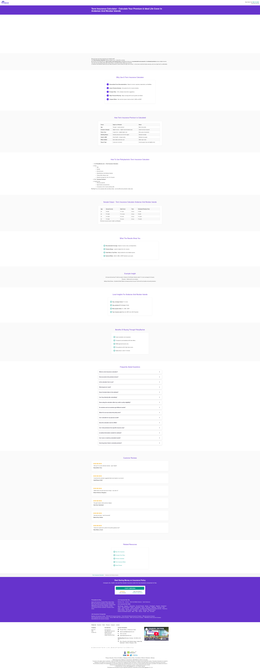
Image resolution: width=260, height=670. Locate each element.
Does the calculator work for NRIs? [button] (108, 422)
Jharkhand (159, 607)
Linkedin (118, 625)
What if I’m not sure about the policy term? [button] (110, 412)
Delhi (136, 611)
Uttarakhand (163, 606)
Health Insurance (108, 632)
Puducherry (164, 608)
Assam (123, 608)
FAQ (92, 631)
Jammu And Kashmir (134, 608)
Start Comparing (130, 588)
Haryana (140, 611)
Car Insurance (108, 629)
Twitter (103, 625)
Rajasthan (126, 606)
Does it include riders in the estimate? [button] (108, 392)
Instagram (113, 625)
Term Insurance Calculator (98, 575)
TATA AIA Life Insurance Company (113, 616)
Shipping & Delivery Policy (128, 657)
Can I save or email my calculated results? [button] (110, 438)
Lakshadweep (138, 607)
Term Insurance (108, 633)
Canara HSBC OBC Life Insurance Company (119, 617)
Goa (148, 611)
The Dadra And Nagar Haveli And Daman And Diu (150, 608)
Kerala (119, 608)
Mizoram (127, 608)
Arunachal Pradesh (140, 606)
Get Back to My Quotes (138, 592)
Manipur (147, 606)
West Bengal (120, 606)
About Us (93, 629)
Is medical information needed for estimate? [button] (110, 433)
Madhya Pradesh (152, 610)
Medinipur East (121, 602)
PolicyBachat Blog (96, 600)
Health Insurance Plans (110, 635)
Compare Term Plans (120, 555)
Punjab (144, 611)
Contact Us (93, 632)
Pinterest (108, 625)
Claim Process (119, 565)
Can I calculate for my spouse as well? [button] (109, 417)
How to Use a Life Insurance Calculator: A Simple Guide (103, 604)
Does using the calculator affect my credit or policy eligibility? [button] (115, 402)
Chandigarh (135, 610)
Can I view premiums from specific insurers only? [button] (111, 428)
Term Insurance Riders (121, 562)
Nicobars (127, 602)
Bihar (164, 607)
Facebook (99, 625)
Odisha (132, 607)
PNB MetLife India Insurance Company (152, 617)
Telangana (145, 610)
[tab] (130, 372)
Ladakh (140, 610)
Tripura (119, 607)
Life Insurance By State (124, 604)
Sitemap (152, 657)
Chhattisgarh (152, 606)
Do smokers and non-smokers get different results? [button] (112, 407)
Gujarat (143, 607)
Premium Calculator (120, 558)
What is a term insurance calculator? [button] (108, 372)
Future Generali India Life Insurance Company (132, 616)
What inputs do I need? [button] (105, 387)
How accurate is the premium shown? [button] (108, 377)
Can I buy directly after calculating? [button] (108, 397)
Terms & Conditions (118, 657)
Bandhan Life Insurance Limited (98, 616)
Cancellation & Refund (140, 657)
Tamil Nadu (148, 607)
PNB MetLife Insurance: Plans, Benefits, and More (102, 606)
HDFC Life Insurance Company (136, 617)
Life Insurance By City (124, 600)
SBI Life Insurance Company (149, 616)
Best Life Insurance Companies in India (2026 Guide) (102, 603)
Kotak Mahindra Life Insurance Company (100, 618)
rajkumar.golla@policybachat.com (127, 631)
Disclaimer (148, 657)
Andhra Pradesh (121, 610)
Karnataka (152, 611)
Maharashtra (132, 606)
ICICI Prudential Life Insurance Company (100, 617)
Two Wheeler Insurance (110, 631)
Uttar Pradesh (129, 610)
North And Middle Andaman (136, 602)
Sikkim (133, 611)
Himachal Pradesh (126, 607)
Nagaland (158, 606)
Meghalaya (153, 607)
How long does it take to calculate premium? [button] (110, 443)
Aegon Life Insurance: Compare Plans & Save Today (102, 602)
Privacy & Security (109, 657)
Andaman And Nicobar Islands (124, 611)
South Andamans (146, 602)
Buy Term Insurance (120, 551)
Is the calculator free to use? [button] (106, 382)
